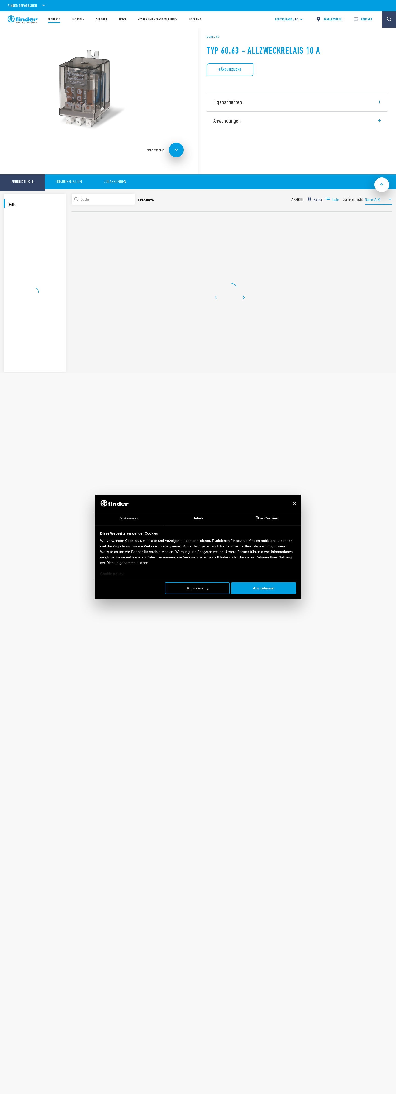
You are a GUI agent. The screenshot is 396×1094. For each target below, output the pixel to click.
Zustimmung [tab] (129, 518)
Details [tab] (198, 518)
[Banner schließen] (294, 503)
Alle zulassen (263, 588)
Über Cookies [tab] (267, 518)
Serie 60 (213, 36)
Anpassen (195, 588)
